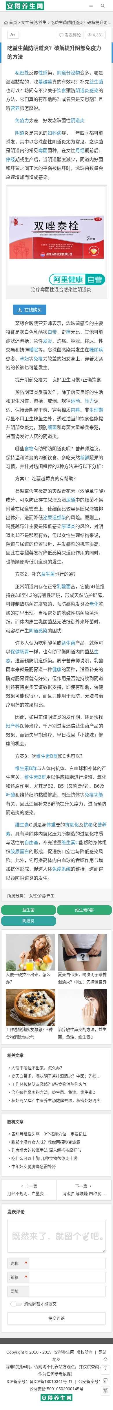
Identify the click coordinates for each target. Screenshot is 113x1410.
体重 (51, 824)
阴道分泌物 (68, 72)
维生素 (22, 824)
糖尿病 (96, 349)
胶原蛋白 (19, 851)
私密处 (22, 72)
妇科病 (54, 133)
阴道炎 (82, 90)
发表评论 (72, 35)
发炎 (47, 341)
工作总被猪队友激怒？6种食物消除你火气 (49, 1084)
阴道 (19, 133)
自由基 (31, 842)
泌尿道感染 (54, 517)
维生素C (70, 842)
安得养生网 (64, 1352)
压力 (89, 401)
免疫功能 (94, 794)
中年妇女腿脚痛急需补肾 (33, 1166)
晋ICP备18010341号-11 (51, 1381)
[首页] (105, 1359)
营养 (15, 108)
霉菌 (43, 150)
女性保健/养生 (34, 22)
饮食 (61, 90)
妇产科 (13, 725)
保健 (15, 651)
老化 (94, 604)
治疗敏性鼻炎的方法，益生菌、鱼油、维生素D (53, 1092)
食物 (29, 448)
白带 (52, 332)
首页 (13, 22)
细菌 (52, 427)
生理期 (96, 410)
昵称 (18, 1263)
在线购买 (33, 309)
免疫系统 (61, 869)
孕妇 (24, 358)
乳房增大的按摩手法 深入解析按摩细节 (46, 1150)
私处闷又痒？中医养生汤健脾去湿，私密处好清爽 (56, 1100)
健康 (56, 669)
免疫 (38, 358)
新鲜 (84, 457)
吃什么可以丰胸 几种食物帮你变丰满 (44, 1158)
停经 (10, 159)
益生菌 (96, 81)
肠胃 (24, 651)
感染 (94, 90)
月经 (80, 150)
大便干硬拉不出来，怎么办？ (37, 1068)
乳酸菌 (64, 586)
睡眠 (33, 349)
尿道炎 (68, 526)
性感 (43, 72)
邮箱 (18, 1277)
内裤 (75, 410)
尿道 (70, 499)
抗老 (88, 824)
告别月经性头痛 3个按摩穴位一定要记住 (49, 1134)
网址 (14, 1291)
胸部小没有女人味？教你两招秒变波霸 (45, 1142)
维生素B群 (47, 756)
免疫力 (22, 120)
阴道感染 (38, 630)
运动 (75, 401)
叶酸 (10, 794)
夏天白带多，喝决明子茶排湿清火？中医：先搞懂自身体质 (82, 981)
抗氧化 (72, 824)
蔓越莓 (45, 81)
